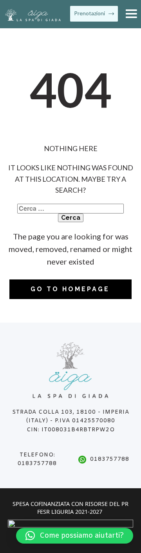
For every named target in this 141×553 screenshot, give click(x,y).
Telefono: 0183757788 (37, 459)
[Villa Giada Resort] (33, 15)
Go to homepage (70, 289)
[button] (74, 536)
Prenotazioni (90, 13)
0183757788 (109, 459)
